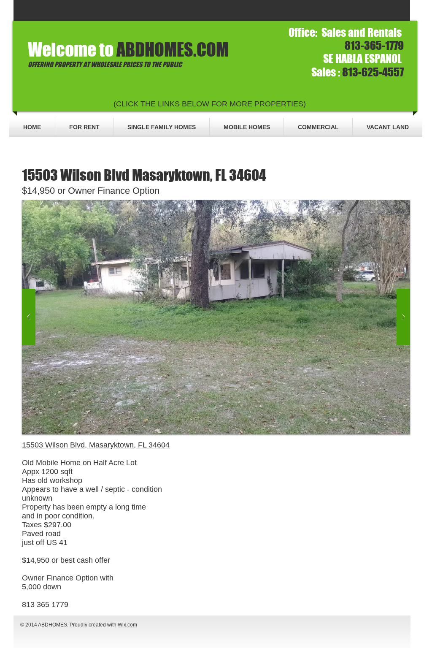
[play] (390, 207)
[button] (216, 317)
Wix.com (127, 625)
